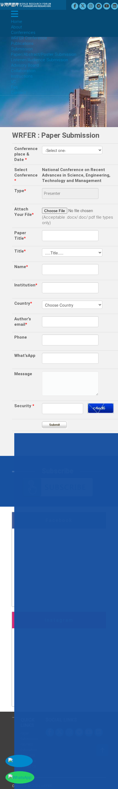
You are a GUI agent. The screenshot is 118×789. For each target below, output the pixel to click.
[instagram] (91, 6)
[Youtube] (107, 6)
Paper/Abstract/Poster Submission (43, 54)
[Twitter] (83, 6)
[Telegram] (99, 6)
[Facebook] (75, 6)
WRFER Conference (29, 38)
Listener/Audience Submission (39, 59)
